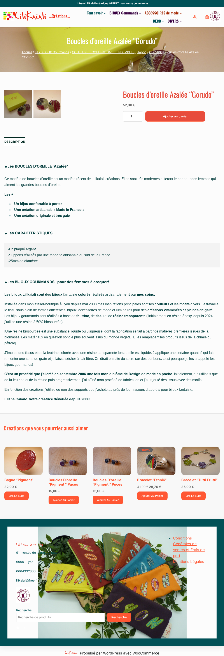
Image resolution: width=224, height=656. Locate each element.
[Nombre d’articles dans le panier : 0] (207, 17)
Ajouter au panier (175, 116)
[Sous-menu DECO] (163, 21)
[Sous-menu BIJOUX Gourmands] (140, 13)
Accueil (27, 52)
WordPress (112, 653)
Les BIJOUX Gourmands (52, 52)
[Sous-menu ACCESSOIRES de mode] (181, 13)
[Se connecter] (195, 17)
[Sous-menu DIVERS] (181, 21)
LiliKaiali (31, 17)
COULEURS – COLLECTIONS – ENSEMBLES (103, 52)
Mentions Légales (188, 561)
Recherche (24, 610)
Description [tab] (14, 141)
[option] (47, 104)
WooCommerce (146, 653)
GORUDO (156, 52)
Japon (141, 52)
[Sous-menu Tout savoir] (105, 13)
